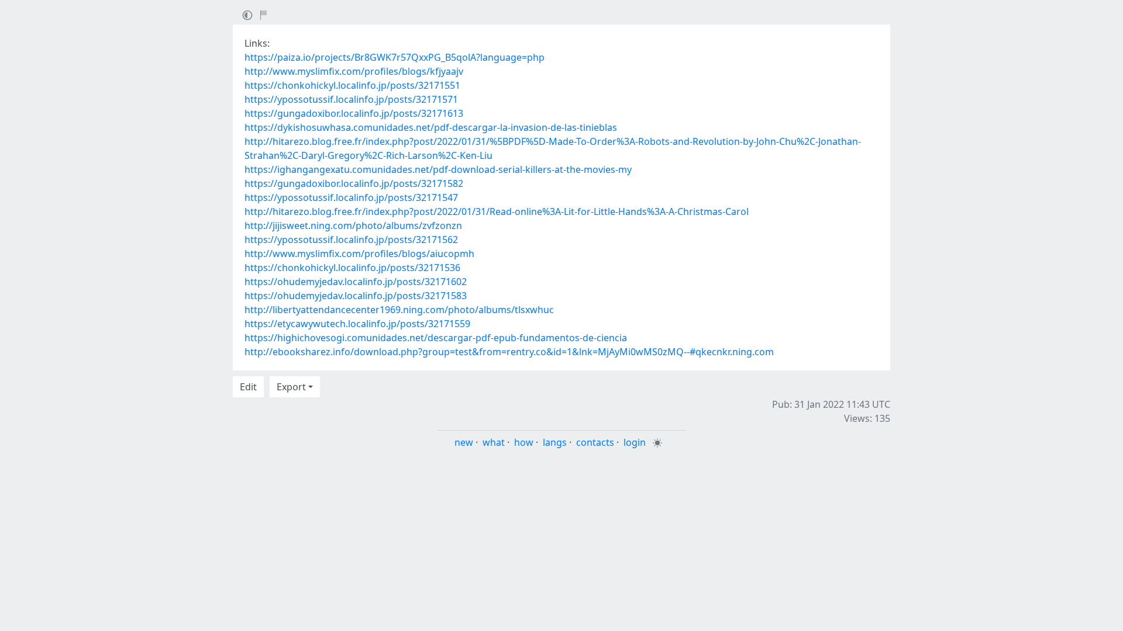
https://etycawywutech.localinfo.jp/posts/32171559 (357, 323)
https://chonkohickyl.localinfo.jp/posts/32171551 (352, 85)
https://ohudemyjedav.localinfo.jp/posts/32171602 (355, 281)
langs (555, 442)
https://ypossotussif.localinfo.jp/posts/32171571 (351, 99)
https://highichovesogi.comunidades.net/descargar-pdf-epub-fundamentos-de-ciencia (435, 337)
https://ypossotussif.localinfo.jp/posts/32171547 (351, 197)
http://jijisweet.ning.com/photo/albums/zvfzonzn (353, 225)
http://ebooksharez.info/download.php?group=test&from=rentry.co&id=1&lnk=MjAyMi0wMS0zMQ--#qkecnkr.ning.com (509, 351)
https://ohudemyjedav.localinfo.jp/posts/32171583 (355, 295)
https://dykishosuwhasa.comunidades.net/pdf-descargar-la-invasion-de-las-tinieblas (430, 127)
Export (291, 386)
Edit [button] (248, 386)
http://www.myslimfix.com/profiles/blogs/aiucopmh (359, 253)
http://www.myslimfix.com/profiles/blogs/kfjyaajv (353, 71)
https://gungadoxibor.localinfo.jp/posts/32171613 (353, 113)
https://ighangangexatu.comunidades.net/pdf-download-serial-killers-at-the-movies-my (438, 169)
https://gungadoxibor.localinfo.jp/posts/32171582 (353, 183)
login (634, 442)
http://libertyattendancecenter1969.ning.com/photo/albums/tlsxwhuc (399, 309)
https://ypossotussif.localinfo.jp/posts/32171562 (351, 239)
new (463, 442)
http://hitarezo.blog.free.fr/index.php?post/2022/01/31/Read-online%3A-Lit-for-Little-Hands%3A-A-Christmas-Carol (496, 211)
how (523, 442)
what (494, 442)
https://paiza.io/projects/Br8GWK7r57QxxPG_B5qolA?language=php (394, 57)
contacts (595, 442)
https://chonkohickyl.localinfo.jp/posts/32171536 (352, 267)
